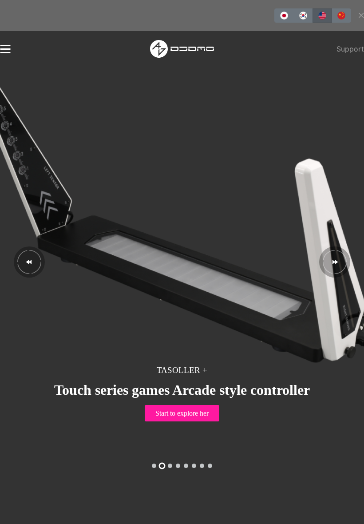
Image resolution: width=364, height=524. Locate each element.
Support (350, 48)
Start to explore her (182, 413)
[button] (29, 262)
